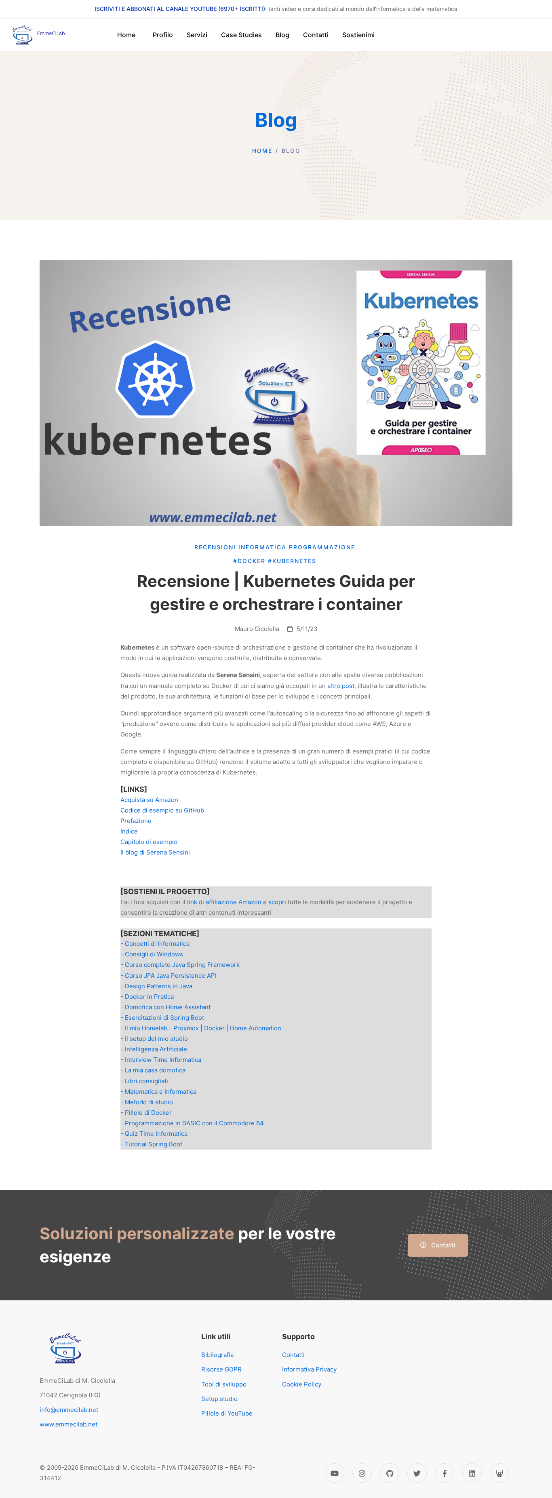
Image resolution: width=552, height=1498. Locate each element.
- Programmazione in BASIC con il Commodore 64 (192, 1123)
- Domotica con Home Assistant (165, 1007)
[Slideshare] (499, 1473)
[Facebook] (444, 1473)
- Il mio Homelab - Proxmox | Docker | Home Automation (200, 1028)
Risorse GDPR (221, 1369)
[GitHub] (389, 1473)
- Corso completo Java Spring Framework (180, 964)
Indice (129, 831)
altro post (340, 686)
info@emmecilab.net (69, 1410)
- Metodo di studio (146, 1102)
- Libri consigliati (144, 1081)
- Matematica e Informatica (158, 1091)
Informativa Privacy (309, 1369)
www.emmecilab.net (68, 1424)
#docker (250, 560)
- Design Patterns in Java (156, 986)
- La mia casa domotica (152, 1070)
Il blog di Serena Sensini (155, 852)
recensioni (216, 547)
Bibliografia (217, 1355)
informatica (263, 547)
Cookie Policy (301, 1384)
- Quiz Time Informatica (154, 1133)
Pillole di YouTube (227, 1413)
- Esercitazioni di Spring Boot (162, 1017)
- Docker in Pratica (147, 996)
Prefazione (136, 821)
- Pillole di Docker (146, 1112)
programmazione (323, 547)
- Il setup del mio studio (154, 1038)
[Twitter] (417, 1473)
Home (262, 150)
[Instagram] (362, 1473)
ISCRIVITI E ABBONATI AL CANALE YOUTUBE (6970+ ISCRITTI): (181, 8)
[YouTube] (334, 1473)
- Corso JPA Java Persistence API (168, 975)
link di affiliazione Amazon (224, 902)
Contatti (442, 1245)
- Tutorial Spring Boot (151, 1144)
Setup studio (219, 1399)
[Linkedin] (472, 1473)
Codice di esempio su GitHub (162, 810)
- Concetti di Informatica (155, 943)
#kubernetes (293, 560)
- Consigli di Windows (151, 954)
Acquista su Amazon (149, 800)
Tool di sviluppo (224, 1384)
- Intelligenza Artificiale (153, 1049)
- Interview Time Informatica (160, 1059)
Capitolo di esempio (148, 842)
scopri (277, 902)
